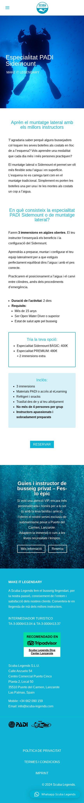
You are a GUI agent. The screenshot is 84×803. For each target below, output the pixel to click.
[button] (55, 794)
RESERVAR (42, 444)
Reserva (57, 548)
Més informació (31, 548)
